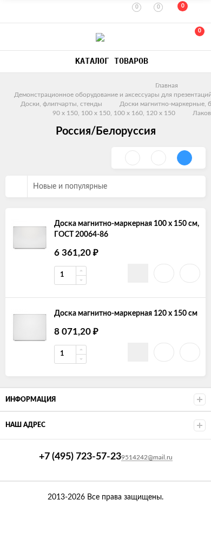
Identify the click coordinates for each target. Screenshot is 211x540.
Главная (166, 85)
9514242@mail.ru (147, 457)
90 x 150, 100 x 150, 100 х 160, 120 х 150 (113, 113)
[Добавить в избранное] (164, 273)
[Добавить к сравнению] (190, 273)
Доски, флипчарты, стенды (61, 104)
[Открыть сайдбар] (12, 11)
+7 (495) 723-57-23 (11, 37)
